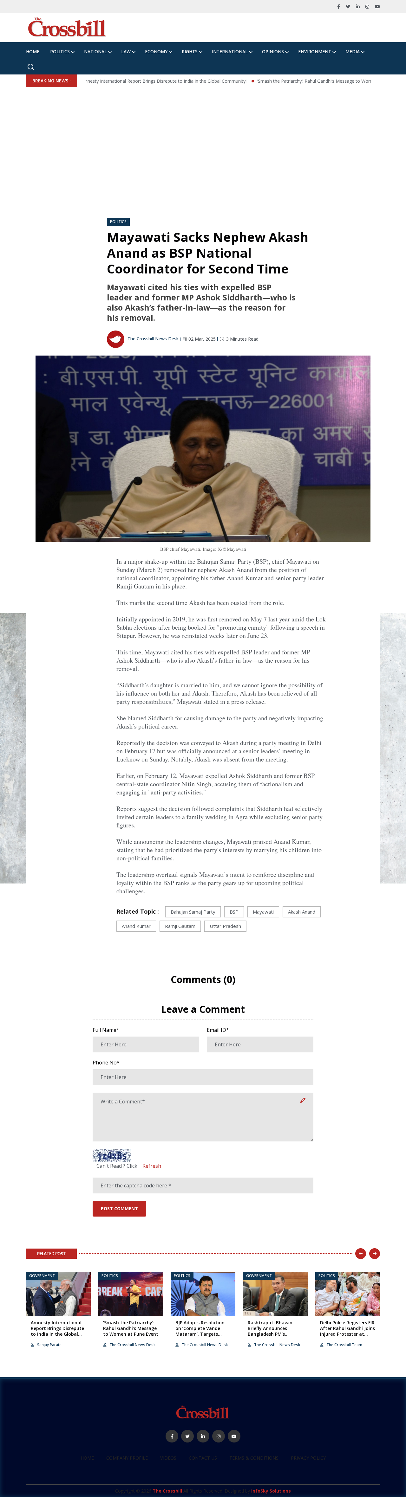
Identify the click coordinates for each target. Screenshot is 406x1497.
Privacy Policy (308, 1458)
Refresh (151, 1165)
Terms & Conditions (253, 1458)
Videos (168, 1458)
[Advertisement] (203, 134)
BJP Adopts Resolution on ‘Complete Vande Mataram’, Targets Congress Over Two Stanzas (200, 1334)
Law (126, 51)
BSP (234, 912)
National (95, 51)
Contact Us (203, 1458)
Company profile (127, 1458)
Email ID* (218, 1029)
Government (42, 1275)
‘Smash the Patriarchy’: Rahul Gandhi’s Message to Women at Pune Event (302, 81)
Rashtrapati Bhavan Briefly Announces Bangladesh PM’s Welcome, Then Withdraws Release (270, 1334)
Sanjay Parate (49, 1344)
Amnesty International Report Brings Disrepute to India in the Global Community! (133, 81)
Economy (156, 51)
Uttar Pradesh (225, 926)
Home (32, 51)
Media (352, 51)
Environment (314, 51)
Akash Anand (301, 912)
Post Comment (119, 1208)
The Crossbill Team (343, 1344)
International (230, 51)
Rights (190, 51)
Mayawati (263, 912)
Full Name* (106, 1029)
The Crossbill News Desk (152, 339)
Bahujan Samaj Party (193, 912)
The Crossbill (167, 1491)
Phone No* (106, 1062)
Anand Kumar (136, 926)
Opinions (273, 51)
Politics (60, 51)
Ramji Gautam (180, 926)
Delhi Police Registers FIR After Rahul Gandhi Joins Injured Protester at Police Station (347, 1331)
